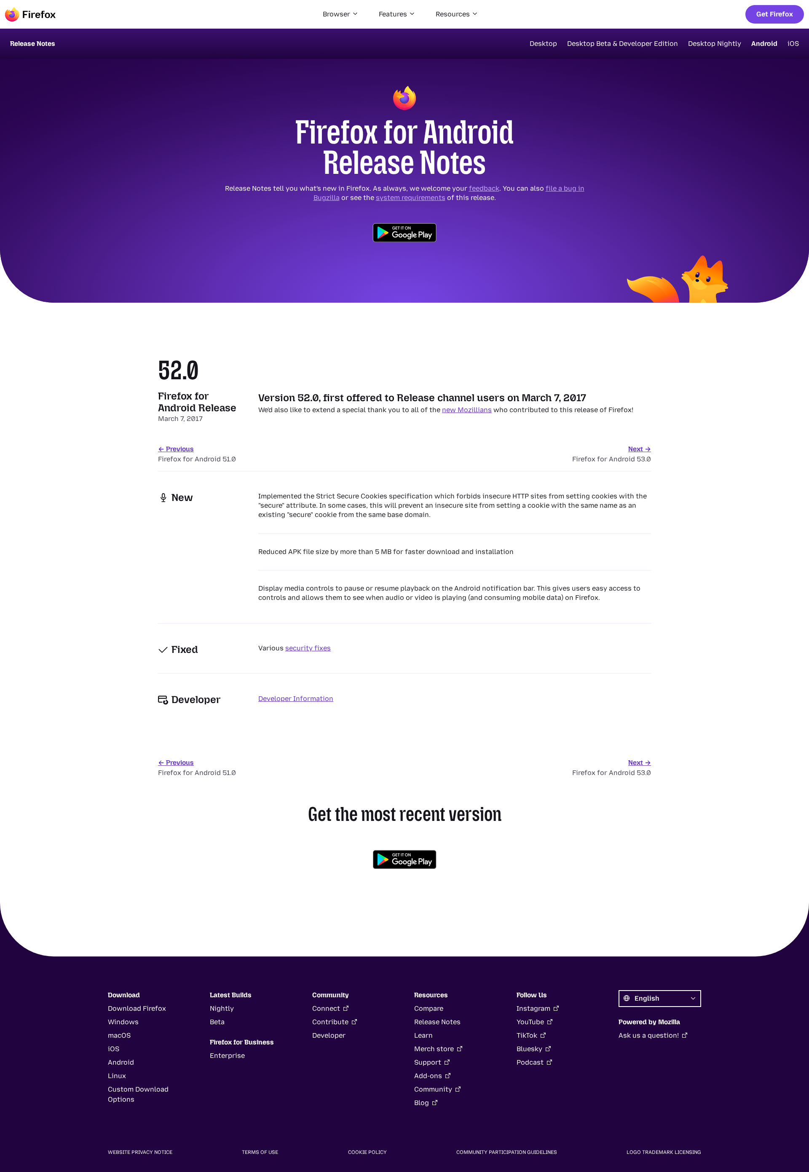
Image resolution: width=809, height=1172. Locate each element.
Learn (423, 1035)
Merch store (434, 1049)
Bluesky (529, 1049)
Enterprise (227, 1056)
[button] (340, 14)
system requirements (410, 198)
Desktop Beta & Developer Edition (622, 44)
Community (433, 1089)
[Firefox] (30, 14)
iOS (793, 44)
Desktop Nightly (714, 44)
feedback (484, 188)
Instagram (533, 1008)
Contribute (330, 1022)
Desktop (543, 44)
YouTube (530, 1022)
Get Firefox (774, 14)
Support (427, 1062)
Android (764, 44)
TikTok (527, 1035)
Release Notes (437, 1022)
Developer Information (295, 699)
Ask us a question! (649, 1035)
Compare (428, 1008)
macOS (119, 1035)
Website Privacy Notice (140, 1152)
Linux (117, 1076)
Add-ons (428, 1076)
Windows (123, 1022)
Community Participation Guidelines (506, 1152)
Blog (421, 1103)
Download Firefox (137, 1008)
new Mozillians (467, 410)
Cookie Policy (367, 1152)
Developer (329, 1035)
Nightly (222, 1008)
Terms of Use (260, 1152)
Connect (326, 1008)
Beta (217, 1022)
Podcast (530, 1062)
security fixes (308, 648)
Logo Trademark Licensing (664, 1152)
